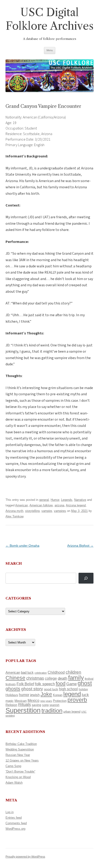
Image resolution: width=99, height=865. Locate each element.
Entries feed (14, 817)
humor (24, 695)
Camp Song (13, 766)
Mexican (21, 701)
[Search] (86, 578)
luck (85, 695)
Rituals (24, 704)
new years (46, 701)
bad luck (27, 672)
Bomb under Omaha (22, 545)
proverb (77, 700)
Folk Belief (25, 684)
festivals (11, 684)
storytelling (32, 511)
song (45, 705)
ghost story (32, 688)
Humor (55, 500)
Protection (60, 701)
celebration (41, 672)
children (73, 672)
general (44, 500)
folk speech (45, 684)
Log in (10, 812)
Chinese (15, 678)
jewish (35, 695)
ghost (85, 683)
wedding (10, 715)
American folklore (41, 505)
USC (84, 711)
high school (68, 689)
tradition (51, 710)
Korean (57, 695)
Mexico (33, 701)
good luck (51, 689)
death (62, 678)
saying (36, 705)
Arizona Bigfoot (80, 545)
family (76, 677)
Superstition (23, 710)
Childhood (56, 672)
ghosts (13, 688)
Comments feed (16, 823)
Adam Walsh (14, 782)
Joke (46, 694)
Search (14, 563)
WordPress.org (15, 828)
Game (71, 684)
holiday (83, 689)
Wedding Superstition (20, 749)
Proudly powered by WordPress (25, 856)
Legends (66, 500)
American (21, 505)
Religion (11, 705)
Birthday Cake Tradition (21, 744)
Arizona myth (14, 511)
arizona (59, 505)
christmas (35, 678)
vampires (60, 511)
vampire (46, 511)
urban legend (71, 711)
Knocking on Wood (18, 777)
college (51, 678)
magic (10, 701)
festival (89, 678)
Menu (50, 50)
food (60, 683)
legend (72, 694)
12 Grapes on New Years (22, 760)
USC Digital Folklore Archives (49, 19)
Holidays (12, 695)
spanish (54, 705)
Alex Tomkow (14, 516)
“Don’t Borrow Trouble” (20, 771)
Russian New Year (18, 755)
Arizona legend (76, 505)
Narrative (80, 500)
